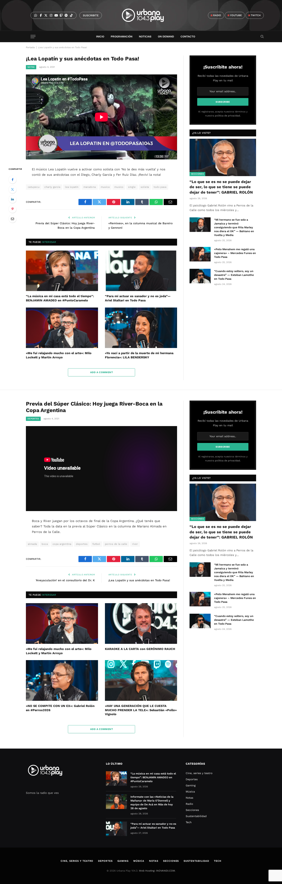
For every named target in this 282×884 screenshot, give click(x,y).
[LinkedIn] (12, 199)
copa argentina (62, 544)
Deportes (33, 418)
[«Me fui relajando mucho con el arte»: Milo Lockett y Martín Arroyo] (62, 328)
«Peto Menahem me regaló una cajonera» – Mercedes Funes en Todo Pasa (235, 253)
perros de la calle (116, 544)
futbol (96, 544)
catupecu (34, 187)
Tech (189, 822)
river (135, 544)
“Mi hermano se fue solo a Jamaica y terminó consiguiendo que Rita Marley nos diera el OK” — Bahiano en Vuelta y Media (234, 227)
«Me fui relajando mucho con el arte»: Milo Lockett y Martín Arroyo (59, 355)
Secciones (197, 174)
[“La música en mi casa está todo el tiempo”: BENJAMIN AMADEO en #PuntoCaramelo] (62, 271)
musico (118, 187)
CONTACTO (188, 36)
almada (32, 544)
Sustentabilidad (196, 816)
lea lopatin (71, 187)
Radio (189, 803)
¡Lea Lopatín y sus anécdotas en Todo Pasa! (139, 580)
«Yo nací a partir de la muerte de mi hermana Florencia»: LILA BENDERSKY (139, 355)
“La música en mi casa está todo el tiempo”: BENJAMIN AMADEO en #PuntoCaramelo (60, 298)
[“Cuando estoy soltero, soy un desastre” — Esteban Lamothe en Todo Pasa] (200, 276)
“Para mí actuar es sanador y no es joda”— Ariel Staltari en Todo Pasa (138, 298)
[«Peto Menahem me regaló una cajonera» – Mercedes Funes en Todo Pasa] (200, 254)
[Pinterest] (12, 209)
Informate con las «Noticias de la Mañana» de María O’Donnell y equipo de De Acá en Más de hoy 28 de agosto (151, 802)
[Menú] (33, 36)
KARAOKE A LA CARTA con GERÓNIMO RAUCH (140, 649)
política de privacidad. (228, 115)
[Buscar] (262, 36)
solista (145, 187)
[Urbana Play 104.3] (147, 15)
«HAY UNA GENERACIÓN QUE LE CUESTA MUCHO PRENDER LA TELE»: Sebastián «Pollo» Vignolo (141, 710)
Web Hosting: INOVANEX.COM (157, 870)
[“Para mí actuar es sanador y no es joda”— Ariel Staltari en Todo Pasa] (141, 271)
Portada (30, 47)
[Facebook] (12, 179)
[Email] (12, 219)
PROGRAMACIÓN (121, 36)
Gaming (190, 785)
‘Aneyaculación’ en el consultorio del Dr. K (65, 580)
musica (105, 187)
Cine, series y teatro (199, 773)
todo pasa (160, 187)
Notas (31, 67)
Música (190, 791)
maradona (89, 187)
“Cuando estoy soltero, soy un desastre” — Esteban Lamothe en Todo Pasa (234, 275)
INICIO (100, 36)
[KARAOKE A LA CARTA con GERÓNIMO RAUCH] (141, 623)
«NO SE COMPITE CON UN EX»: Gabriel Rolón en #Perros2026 (60, 708)
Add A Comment (101, 372)
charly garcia (52, 187)
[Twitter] (12, 189)
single (132, 187)
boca (45, 544)
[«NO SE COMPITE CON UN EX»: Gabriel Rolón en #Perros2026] (62, 680)
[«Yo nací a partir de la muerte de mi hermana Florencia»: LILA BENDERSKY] (141, 328)
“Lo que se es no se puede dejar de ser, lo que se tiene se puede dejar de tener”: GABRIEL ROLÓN (221, 186)
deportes (81, 544)
